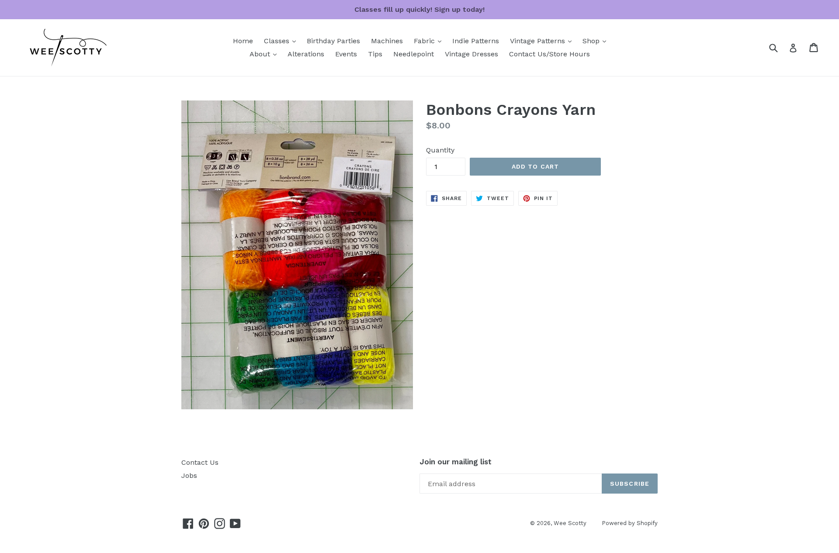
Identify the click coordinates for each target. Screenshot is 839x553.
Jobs (189, 475)
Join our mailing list (456, 461)
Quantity (440, 150)
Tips (375, 54)
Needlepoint (413, 54)
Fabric (430, 40)
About (265, 53)
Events (346, 54)
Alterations (306, 54)
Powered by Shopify (630, 523)
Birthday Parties (333, 41)
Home (243, 41)
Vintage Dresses (471, 54)
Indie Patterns (475, 41)
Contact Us (199, 462)
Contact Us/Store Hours (549, 54)
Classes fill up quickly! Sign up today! (419, 9)
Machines (387, 41)
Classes (282, 40)
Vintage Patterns (543, 40)
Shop (596, 40)
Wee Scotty (570, 523)
